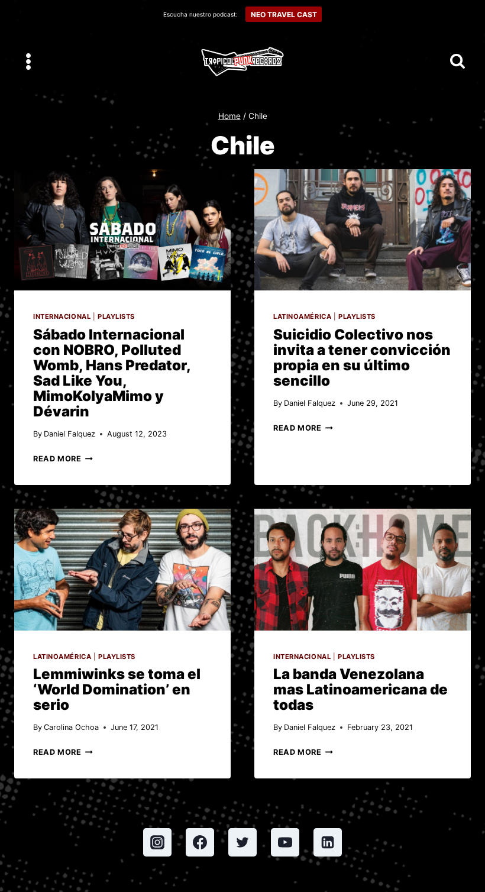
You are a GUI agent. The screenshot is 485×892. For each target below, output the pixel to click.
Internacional (61, 316)
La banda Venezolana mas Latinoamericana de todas (360, 689)
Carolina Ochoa (71, 727)
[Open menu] (28, 61)
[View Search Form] (457, 62)
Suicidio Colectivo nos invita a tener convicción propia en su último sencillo (362, 357)
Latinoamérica (302, 316)
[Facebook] (200, 842)
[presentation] (122, 230)
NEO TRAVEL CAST (284, 14)
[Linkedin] (327, 842)
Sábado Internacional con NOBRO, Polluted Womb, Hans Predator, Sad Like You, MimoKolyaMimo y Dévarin (111, 373)
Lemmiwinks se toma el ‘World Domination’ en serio (117, 689)
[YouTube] (285, 842)
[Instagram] (157, 842)
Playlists (116, 316)
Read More (63, 458)
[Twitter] (242, 842)
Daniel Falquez (69, 433)
